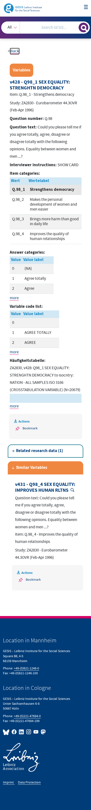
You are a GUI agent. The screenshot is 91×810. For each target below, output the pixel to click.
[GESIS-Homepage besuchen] (23, 8)
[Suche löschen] (75, 27)
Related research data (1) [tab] (39, 451)
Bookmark (30, 428)
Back (14, 51)
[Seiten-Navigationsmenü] (86, 7)
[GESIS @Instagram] (29, 732)
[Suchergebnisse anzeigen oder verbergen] (83, 27)
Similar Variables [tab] (31, 468)
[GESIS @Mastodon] (43, 732)
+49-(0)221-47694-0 (27, 716)
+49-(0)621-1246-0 (26, 668)
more (14, 298)
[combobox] (45, 28)
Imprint (9, 782)
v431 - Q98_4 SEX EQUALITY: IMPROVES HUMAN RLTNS (45, 487)
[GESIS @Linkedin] (21, 732)
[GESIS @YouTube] (36, 732)
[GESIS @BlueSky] (7, 732)
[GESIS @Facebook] (14, 732)
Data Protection (29, 782)
